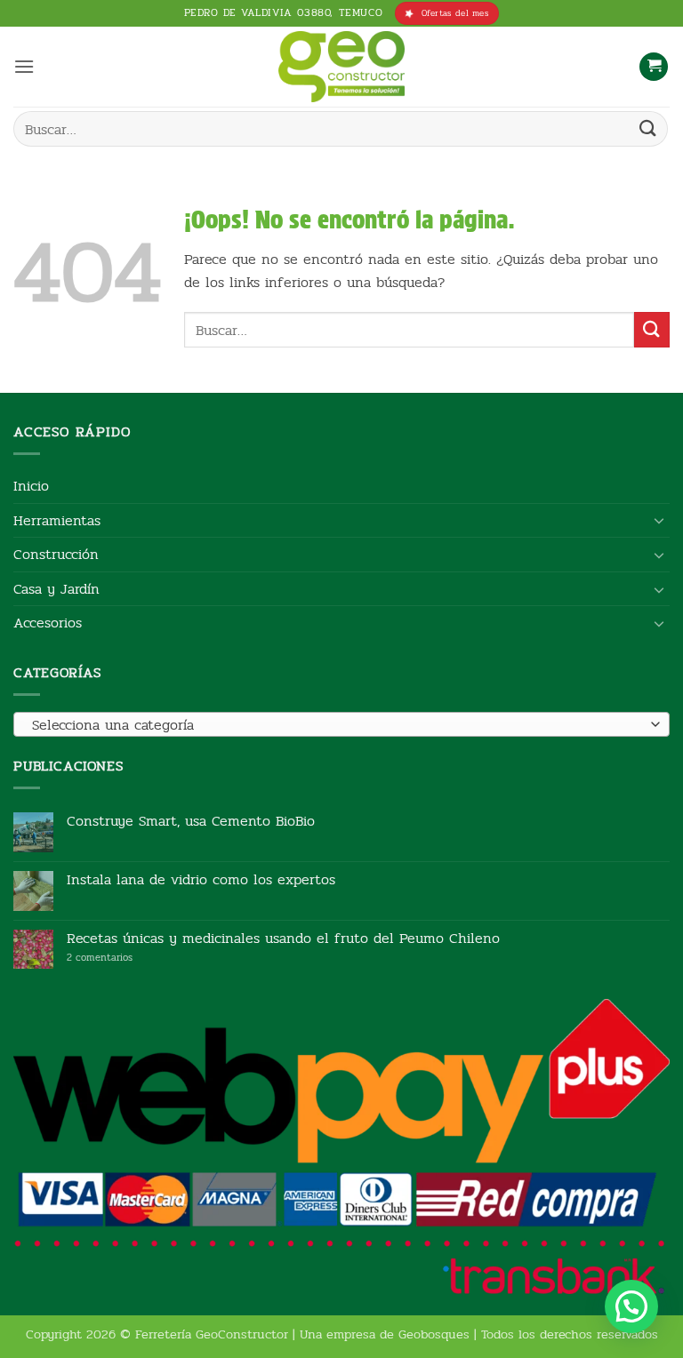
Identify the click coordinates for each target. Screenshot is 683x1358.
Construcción (56, 554)
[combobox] (341, 724)
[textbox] (337, 725)
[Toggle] (659, 520)
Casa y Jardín (56, 589)
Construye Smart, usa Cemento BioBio (191, 820)
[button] (24, 66)
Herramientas (56, 520)
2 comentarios (127, 957)
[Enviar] (648, 128)
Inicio (31, 486)
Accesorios (47, 622)
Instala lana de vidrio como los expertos (201, 879)
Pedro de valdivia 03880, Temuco (283, 12)
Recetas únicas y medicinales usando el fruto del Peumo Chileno (283, 938)
